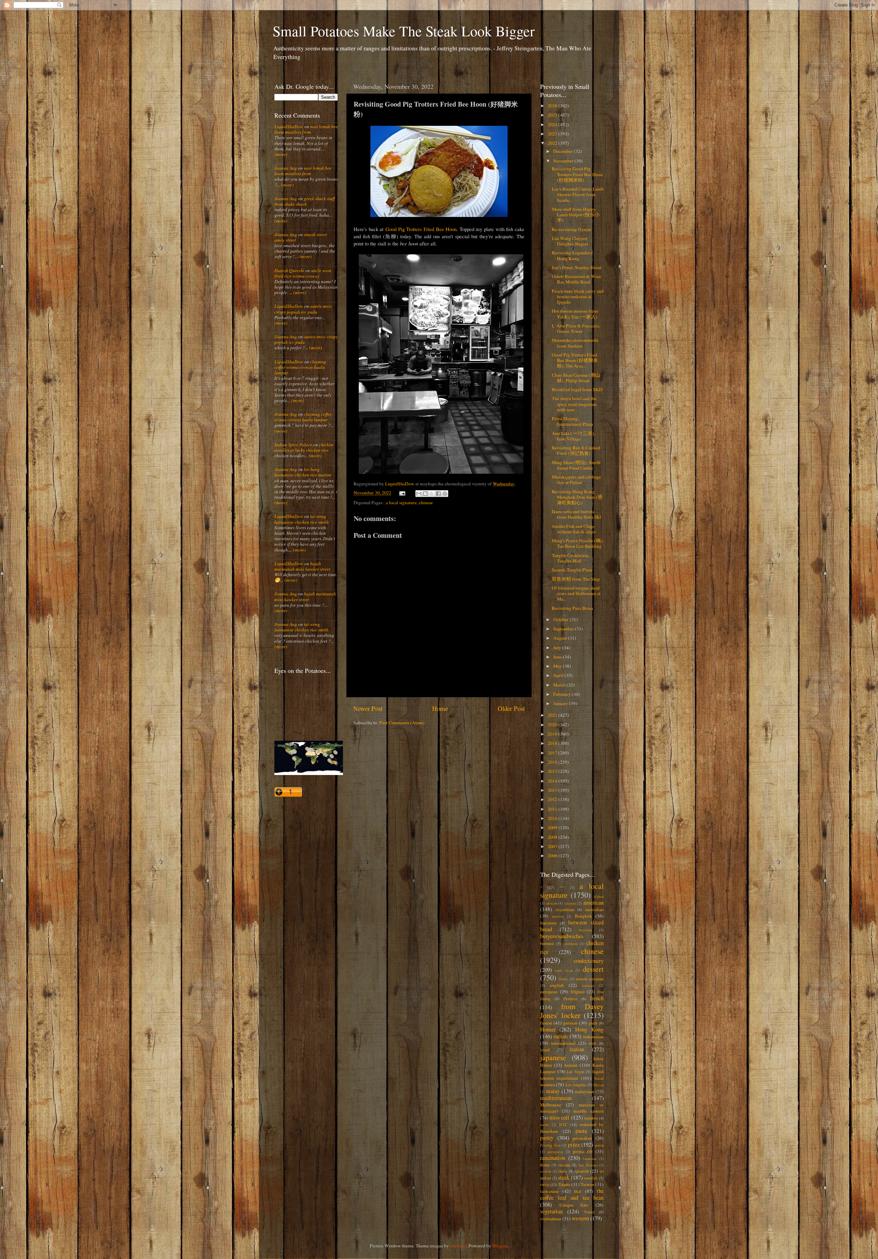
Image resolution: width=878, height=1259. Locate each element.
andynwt (458, 1246)
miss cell (559, 1117)
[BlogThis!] (425, 493)
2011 (553, 809)
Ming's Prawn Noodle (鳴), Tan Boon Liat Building (577, 543)
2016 (553, 762)
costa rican (564, 970)
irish (592, 1043)
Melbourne (550, 1105)
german (570, 1023)
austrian (557, 916)
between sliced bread (572, 926)
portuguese (555, 1151)
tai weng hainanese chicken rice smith (301, 519)
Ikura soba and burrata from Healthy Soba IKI (576, 514)
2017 (553, 753)
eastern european (590, 978)
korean (571, 1065)
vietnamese (550, 1218)
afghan (599, 896)
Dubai (563, 979)
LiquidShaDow (288, 126)
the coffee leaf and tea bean (572, 1194)
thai (577, 1191)
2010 (553, 818)
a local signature (401, 502)
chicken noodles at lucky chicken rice (303, 447)
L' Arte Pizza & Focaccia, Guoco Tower (576, 328)
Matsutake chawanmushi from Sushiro (575, 343)
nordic (544, 1124)
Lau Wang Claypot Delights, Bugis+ (570, 241)
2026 (553, 105)
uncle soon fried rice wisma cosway (302, 273)
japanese (553, 1057)
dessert (593, 969)
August (560, 638)
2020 (553, 725)
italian (577, 1049)
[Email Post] (402, 492)
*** (562, 887)
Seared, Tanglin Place (572, 570)
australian (594, 909)
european (549, 992)
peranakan (582, 1138)
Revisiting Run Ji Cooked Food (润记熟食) (576, 450)
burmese (547, 943)
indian (561, 1036)
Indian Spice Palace (293, 444)
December (563, 151)
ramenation (552, 1158)
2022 (553, 143)
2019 (553, 734)
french (597, 998)
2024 (553, 124)
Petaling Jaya (550, 1145)
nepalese (591, 1118)
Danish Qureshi (289, 270)
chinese (426, 502)
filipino (578, 992)
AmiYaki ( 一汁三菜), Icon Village (573, 436)
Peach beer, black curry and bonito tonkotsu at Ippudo (578, 296)
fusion (546, 1023)
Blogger (499, 1246)
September (564, 629)
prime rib (583, 1151)
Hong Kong (589, 1029)
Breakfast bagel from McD (577, 389)
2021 (553, 715)
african (551, 903)
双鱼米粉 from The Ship (576, 579)
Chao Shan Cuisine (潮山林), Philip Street (576, 378)
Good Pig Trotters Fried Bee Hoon (420, 229)
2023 (553, 134)
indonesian (593, 1036)
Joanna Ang (285, 168)
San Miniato (587, 1165)
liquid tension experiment (572, 1074)
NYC (563, 1124)
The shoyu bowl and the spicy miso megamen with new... (574, 403)
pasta (581, 1131)
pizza (574, 1144)
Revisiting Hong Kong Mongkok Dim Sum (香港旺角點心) (577, 497)
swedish (590, 1178)
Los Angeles (576, 1084)
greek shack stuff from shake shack (304, 201)
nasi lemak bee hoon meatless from (306, 129)
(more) (280, 154)
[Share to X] (431, 493)
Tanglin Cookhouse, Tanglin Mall (571, 558)
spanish (582, 1171)
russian (564, 1164)
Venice (589, 1211)
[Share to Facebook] (438, 493)
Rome (545, 1164)
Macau (598, 1084)
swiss (544, 1184)
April (559, 675)
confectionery (589, 961)
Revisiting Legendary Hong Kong (572, 255)
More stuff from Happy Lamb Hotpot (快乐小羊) (576, 214)
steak (563, 1177)
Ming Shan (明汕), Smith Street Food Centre (576, 465)
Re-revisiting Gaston (571, 229)
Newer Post (367, 708)
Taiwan (587, 1184)
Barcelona (548, 922)
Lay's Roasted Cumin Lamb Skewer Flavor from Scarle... (578, 194)
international (563, 1043)
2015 (553, 771)
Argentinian (564, 909)
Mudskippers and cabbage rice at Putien (576, 479)
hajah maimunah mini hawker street (302, 566)
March (560, 685)
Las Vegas (575, 1071)
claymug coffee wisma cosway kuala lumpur (300, 367)
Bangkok (583, 916)
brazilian (585, 930)
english (557, 985)
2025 (553, 115)
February (562, 694)
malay (553, 1091)
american (593, 902)
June (558, 657)
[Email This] (418, 493)
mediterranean (556, 1098)
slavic (562, 1171)
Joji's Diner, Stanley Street (577, 267)
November (563, 161)
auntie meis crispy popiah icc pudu (303, 309)
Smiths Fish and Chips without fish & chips (573, 529)
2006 (553, 855)
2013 (553, 790)
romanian (589, 1158)
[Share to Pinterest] (444, 493)
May (558, 666)
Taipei (564, 1184)
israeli (545, 1049)
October (561, 619)
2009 (553, 827)
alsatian (570, 903)
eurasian (588, 985)
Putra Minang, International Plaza (572, 421)
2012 (553, 799)
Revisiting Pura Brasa (572, 608)
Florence (570, 998)
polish (599, 1145)
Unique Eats (574, 1205)
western (580, 1218)
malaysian (584, 1091)
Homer (548, 1029)
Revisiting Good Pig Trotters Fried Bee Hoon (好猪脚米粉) (577, 174)
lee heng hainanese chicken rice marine (303, 472)
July (557, 647)
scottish (545, 1171)
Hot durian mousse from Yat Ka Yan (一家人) (575, 313)
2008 (553, 837)
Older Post (511, 708)
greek (593, 1023)
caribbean (570, 943)
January (561, 703)
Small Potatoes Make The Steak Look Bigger (404, 30)
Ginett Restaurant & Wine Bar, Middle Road (576, 279)
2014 (553, 781)
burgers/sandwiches (561, 936)
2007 (553, 846)
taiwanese (549, 1191)
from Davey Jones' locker (572, 1010)
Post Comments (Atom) (402, 722)
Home (440, 708)
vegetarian (551, 1211)
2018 (553, 743)
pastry (547, 1137)
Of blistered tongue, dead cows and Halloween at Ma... (576, 593)
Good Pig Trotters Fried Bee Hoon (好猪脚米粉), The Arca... (575, 360)
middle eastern (588, 1111)
